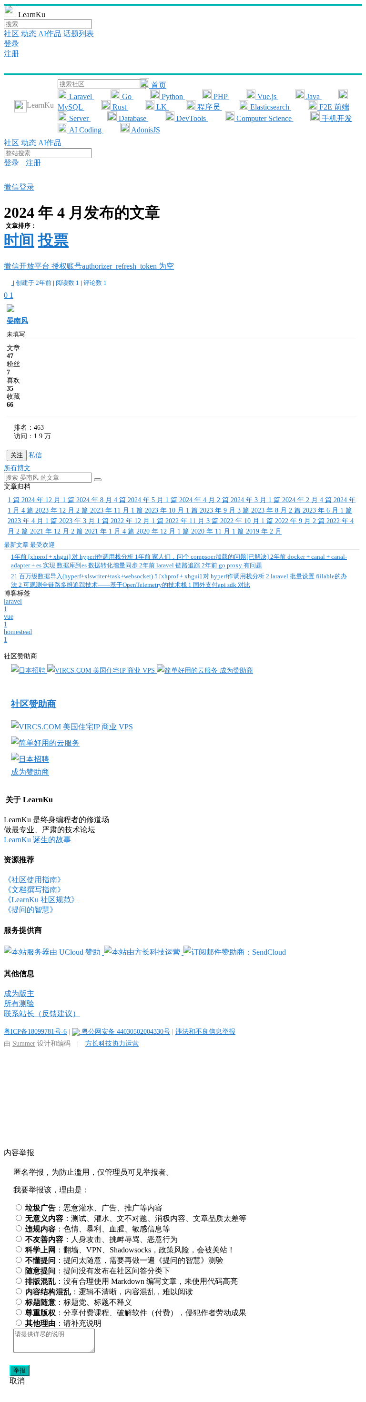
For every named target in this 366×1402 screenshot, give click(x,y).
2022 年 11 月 (179, 520)
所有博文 (17, 468)
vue (8, 620)
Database (132, 118)
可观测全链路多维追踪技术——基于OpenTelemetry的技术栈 (103, 584)
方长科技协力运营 (112, 1043)
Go (126, 96)
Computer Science (264, 118)
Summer (23, 1043)
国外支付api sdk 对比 (219, 584)
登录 (11, 44)
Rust (119, 107)
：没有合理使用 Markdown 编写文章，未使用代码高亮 (131, 1281)
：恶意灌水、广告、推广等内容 (94, 1208)
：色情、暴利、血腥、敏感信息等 (97, 1229)
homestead (18, 635)
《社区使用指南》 (34, 880)
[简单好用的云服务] (188, 670)
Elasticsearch (269, 107)
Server (79, 118)
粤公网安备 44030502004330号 (125, 1031)
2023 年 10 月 (158, 510)
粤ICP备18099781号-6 (35, 1031)
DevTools (191, 118)
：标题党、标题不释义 (78, 1302)
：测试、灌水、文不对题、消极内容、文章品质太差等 (135, 1218)
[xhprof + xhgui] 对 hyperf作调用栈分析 (73, 556)
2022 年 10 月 (233, 520)
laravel (13, 605)
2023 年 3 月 (71, 520)
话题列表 (78, 34)
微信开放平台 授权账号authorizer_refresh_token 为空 (89, 266)
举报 (19, 1370)
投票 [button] (53, 240)
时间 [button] (19, 240)
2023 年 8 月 (263, 510)
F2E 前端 (333, 107)
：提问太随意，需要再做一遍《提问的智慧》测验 (124, 1260)
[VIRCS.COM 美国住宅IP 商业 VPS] (102, 670)
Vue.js (266, 96)
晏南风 (17, 320)
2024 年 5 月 (139, 500)
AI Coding (85, 130)
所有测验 (19, 1003)
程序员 (208, 107)
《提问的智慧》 (30, 910)
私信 (35, 455)
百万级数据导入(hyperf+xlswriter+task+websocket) (82, 576)
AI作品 (50, 34)
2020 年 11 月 (204, 531)
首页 (157, 85)
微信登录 (19, 187)
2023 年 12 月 (48, 510)
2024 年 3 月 (242, 500)
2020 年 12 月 (149, 531)
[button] (98, 479)
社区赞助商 (33, 704)
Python (172, 96)
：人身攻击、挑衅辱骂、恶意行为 (101, 1239)
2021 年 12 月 (43, 531)
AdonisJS (145, 130)
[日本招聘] (29, 670)
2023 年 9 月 (211, 510)
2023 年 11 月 (103, 510)
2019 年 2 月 (257, 531)
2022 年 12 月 (124, 520)
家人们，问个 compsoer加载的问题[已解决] (202, 556)
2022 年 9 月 (287, 520)
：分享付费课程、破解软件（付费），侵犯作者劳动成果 (135, 1313)
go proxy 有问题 (232, 565)
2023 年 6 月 (314, 510)
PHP (220, 96)
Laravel (80, 96)
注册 (11, 54)
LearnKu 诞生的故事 (37, 840)
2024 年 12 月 (35, 500)
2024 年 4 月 (191, 500)
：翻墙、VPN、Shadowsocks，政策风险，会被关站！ (130, 1250)
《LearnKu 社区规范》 (41, 900)
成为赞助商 (236, 670)
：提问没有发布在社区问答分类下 (97, 1271)
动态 (29, 34)
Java (313, 96)
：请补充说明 (63, 1323)
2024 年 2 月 (294, 500)
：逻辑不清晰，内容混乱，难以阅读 (109, 1292)
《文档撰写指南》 (34, 890)
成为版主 (19, 993)
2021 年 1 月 (96, 531)
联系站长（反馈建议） (42, 1013)
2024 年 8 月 (88, 500)
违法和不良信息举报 (205, 1031)
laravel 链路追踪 (170, 565)
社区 (12, 34)
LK (161, 107)
